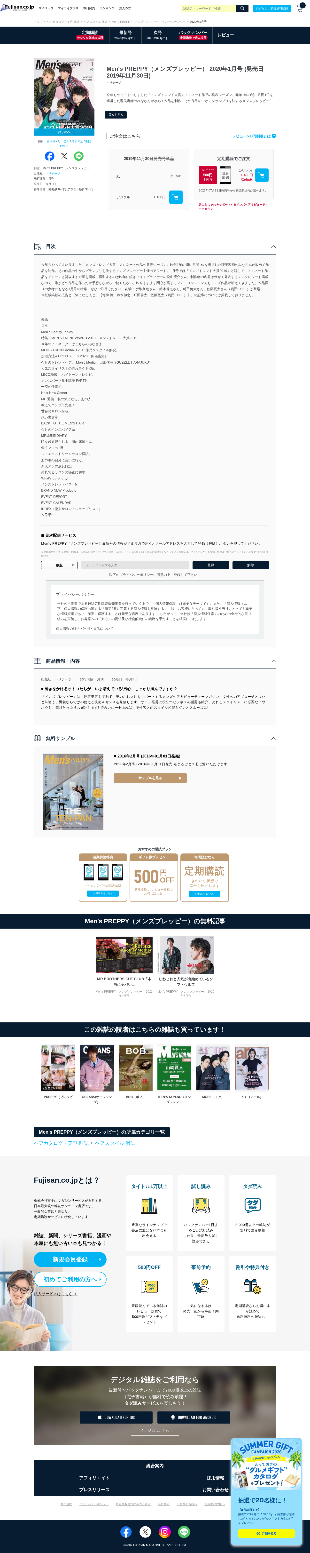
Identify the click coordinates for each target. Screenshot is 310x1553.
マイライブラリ (68, 8)
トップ (38, 22)
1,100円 (160, 197)
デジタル (123, 197)
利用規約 (66, 1504)
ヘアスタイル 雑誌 (96, 22)
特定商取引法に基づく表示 (133, 1504)
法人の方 (125, 8)
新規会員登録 (70, 1259)
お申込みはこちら (103, 893)
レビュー (225, 35)
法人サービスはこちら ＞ (56, 1294)
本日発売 (89, 8)
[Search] (242, 8)
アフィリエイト (94, 1477)
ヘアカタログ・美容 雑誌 (63, 22)
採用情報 (215, 1477)
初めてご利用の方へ (70, 1279)
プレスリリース (94, 1489)
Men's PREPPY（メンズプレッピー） (136, 22)
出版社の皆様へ (187, 1504)
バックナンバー (175, 22)
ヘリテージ (53, 173)
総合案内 (155, 1465)
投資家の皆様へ (214, 1504)
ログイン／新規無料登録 (272, 8)
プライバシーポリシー (93, 1504)
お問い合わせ (215, 1489)
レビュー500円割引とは (253, 136)
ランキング (107, 8)
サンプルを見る (150, 778)
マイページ (46, 8)
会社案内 (164, 1504)
